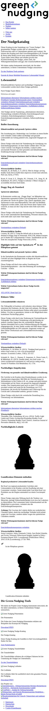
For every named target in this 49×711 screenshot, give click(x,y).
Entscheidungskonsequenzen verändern (15, 527)
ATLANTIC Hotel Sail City (11, 293)
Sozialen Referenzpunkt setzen (20, 100)
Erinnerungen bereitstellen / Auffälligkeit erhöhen (26, 106)
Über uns (8, 32)
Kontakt (8, 36)
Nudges (8, 26)
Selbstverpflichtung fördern (11, 108)
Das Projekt (9, 22)
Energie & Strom (7, 75)
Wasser (41, 75)
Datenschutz (9, 704)
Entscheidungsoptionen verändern (13, 104)
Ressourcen (25, 75)
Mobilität (17, 75)
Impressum (9, 702)
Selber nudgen (10, 28)
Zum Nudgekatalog (8, 645)
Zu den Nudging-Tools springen (12, 71)
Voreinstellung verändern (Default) (13, 228)
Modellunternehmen (12, 24)
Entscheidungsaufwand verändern (27, 102)
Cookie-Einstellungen (13, 708)
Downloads (9, 706)
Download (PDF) (7, 627)
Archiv (7, 34)
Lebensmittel (34, 75)
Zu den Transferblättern (9, 662)
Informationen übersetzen (10, 98)
